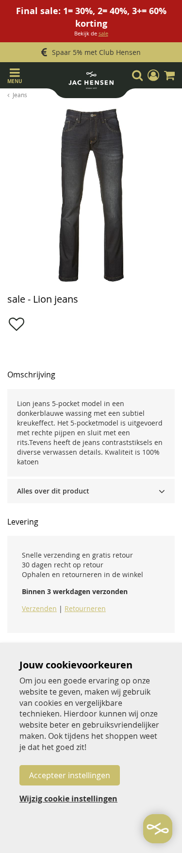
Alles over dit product (53, 490)
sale (103, 33)
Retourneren (85, 608)
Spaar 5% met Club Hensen (96, 52)
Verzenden (39, 608)
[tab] (91, 491)
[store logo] (91, 82)
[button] (153, 75)
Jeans (20, 95)
